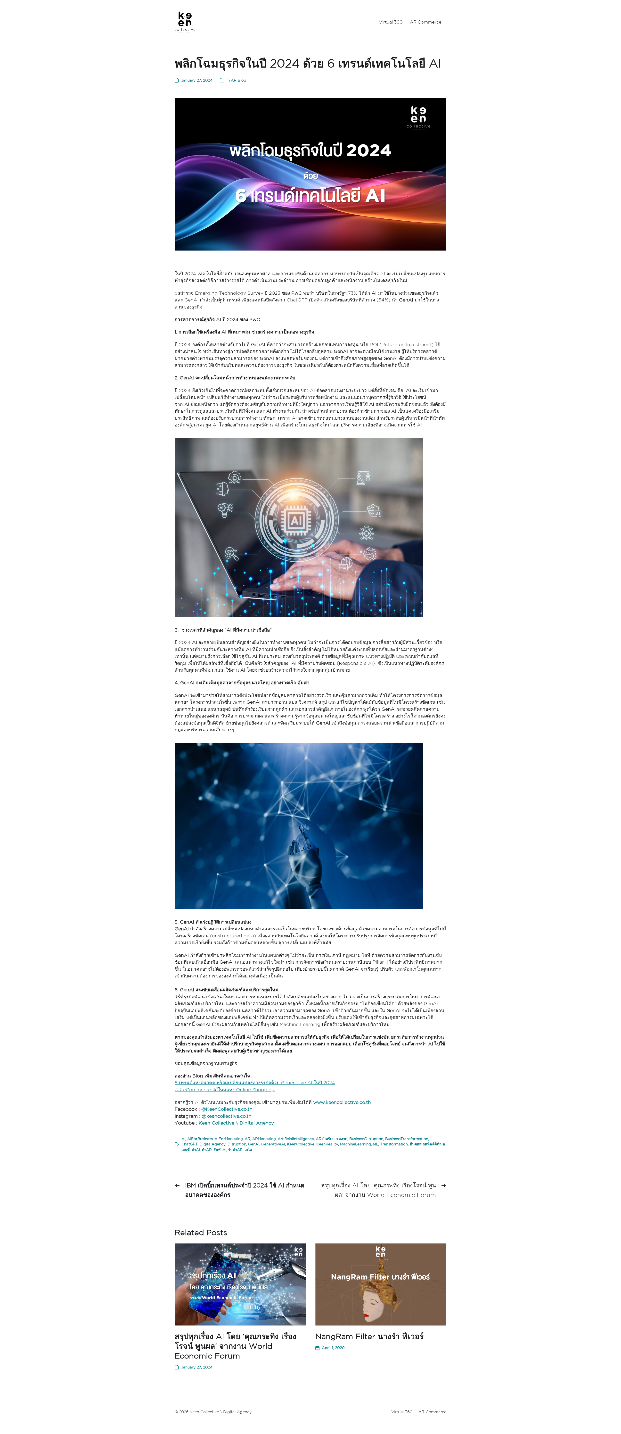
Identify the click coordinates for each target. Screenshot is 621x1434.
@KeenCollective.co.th (227, 1109)
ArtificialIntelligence (296, 1139)
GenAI (253, 1144)
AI (183, 1139)
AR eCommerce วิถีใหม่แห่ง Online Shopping (225, 1089)
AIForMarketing (229, 1139)
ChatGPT (189, 1144)
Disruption (237, 1144)
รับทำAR (235, 1150)
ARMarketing (264, 1139)
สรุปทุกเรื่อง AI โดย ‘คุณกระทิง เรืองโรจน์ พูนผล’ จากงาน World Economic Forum (235, 1346)
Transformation (394, 1144)
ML (375, 1144)
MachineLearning (355, 1144)
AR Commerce (425, 22)
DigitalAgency (213, 1144)
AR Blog (238, 80)
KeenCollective (300, 1144)
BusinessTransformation (406, 1139)
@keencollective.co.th (227, 1116)
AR (247, 1139)
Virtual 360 (391, 22)
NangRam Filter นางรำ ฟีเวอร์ (369, 1336)
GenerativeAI (273, 1144)
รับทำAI (220, 1150)
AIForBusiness (200, 1139)
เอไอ (248, 1150)
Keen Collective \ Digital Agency (236, 1123)
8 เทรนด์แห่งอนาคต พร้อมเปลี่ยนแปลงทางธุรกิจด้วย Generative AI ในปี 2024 (255, 1082)
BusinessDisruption (366, 1139)
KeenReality (327, 1144)
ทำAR (207, 1150)
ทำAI (196, 1150)
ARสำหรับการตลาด (331, 1139)
